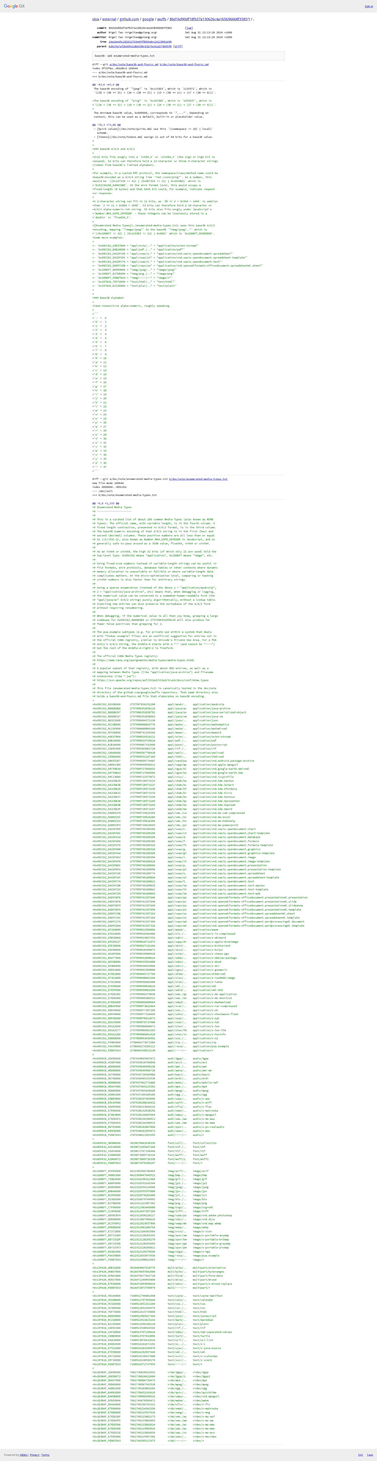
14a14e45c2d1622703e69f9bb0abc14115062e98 (140, 41)
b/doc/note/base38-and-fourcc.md (184, 64)
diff (178, 46)
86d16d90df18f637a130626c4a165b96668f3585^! (210, 19)
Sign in (369, 6)
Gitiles (23, 1455)
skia (95, 19)
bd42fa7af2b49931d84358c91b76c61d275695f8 (140, 46)
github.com (129, 19)
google (148, 19)
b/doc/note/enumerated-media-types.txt (198, 479)
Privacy (34, 1455)
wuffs (161, 19)
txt (360, 1454)
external (109, 19)
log (189, 28)
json (370, 1454)
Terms (45, 1455)
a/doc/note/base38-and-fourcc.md (134, 64)
